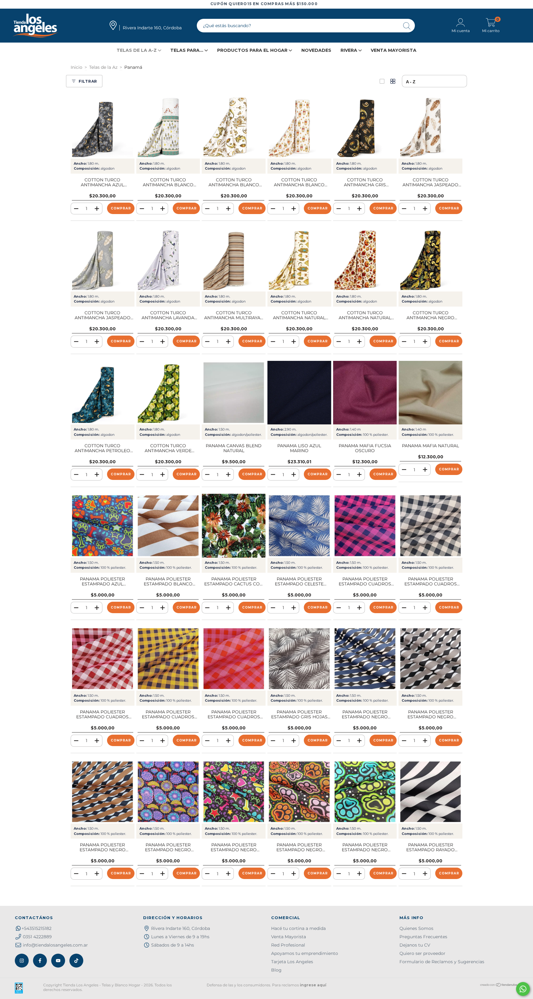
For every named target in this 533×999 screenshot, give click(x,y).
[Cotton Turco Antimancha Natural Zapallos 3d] (365, 259)
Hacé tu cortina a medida (298, 928)
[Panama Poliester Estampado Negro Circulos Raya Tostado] (102, 792)
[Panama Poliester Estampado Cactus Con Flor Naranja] (234, 526)
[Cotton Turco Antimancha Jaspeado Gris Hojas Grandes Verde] (102, 259)
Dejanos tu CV (414, 945)
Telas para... (187, 50)
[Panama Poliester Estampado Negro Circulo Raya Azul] (365, 659)
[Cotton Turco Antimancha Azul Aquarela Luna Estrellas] (102, 127)
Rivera (349, 50)
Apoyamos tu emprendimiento (304, 953)
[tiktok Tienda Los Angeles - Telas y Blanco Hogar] (76, 961)
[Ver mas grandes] (382, 81)
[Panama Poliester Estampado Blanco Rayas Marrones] (168, 526)
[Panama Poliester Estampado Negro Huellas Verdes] (365, 792)
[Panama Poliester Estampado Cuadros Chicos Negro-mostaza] (168, 659)
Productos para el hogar (253, 50)
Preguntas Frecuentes (423, 936)
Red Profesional (288, 945)
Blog (276, 970)
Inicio (76, 67)
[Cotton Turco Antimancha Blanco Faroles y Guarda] (168, 127)
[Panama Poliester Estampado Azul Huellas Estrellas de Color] (102, 526)
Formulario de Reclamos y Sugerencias (441, 961)
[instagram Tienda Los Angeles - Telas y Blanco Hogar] (22, 961)
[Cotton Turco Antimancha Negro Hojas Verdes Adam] (430, 259)
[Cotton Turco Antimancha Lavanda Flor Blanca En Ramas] (168, 259)
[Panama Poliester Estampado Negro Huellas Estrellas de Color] (234, 792)
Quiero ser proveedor (422, 953)
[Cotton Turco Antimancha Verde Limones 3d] (168, 393)
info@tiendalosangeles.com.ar (55, 945)
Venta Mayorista (393, 50)
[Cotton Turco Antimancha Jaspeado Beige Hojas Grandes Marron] (430, 127)
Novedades (316, 50)
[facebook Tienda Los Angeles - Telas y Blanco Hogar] (40, 961)
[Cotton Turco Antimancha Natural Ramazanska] (299, 259)
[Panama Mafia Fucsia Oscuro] (365, 393)
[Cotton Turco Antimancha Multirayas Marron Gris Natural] (234, 259)
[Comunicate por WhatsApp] (523, 989)
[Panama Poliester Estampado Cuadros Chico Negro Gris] (430, 526)
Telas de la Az (103, 67)
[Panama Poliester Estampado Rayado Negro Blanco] (430, 792)
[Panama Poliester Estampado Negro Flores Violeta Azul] (168, 792)
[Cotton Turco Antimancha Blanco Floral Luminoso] (234, 127)
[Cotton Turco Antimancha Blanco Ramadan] (299, 127)
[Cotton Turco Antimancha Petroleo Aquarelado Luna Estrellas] (102, 393)
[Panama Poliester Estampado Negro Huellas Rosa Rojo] (299, 792)
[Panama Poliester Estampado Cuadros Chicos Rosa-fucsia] (234, 659)
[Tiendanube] (499, 985)
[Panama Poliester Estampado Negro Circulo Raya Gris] (430, 659)
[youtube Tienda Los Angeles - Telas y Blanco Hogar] (58, 961)
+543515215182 (37, 928)
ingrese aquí (313, 985)
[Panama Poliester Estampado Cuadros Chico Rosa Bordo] (102, 659)
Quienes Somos (416, 928)
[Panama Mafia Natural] (430, 393)
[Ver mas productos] (393, 81)
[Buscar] (407, 26)
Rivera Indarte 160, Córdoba (180, 928)
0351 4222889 (37, 936)
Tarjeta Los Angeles (292, 961)
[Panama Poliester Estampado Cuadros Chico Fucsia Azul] (365, 526)
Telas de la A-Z (137, 50)
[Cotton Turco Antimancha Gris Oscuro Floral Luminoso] (365, 127)
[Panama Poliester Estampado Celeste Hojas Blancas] (299, 526)
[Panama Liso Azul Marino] (299, 393)
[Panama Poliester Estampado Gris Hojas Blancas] (299, 659)
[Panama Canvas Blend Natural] (234, 393)
